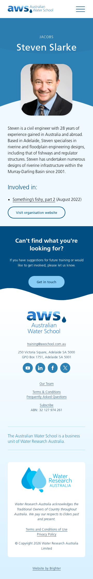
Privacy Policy (46, 534)
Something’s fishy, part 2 (34, 199)
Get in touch (46, 282)
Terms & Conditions (47, 392)
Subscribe (46, 405)
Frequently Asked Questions (47, 397)
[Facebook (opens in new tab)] (53, 368)
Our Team (47, 383)
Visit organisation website (36, 213)
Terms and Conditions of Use (46, 529)
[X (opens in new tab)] (65, 368)
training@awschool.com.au (46, 344)
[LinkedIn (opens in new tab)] (40, 368)
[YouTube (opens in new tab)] (28, 368)
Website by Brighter (47, 568)
